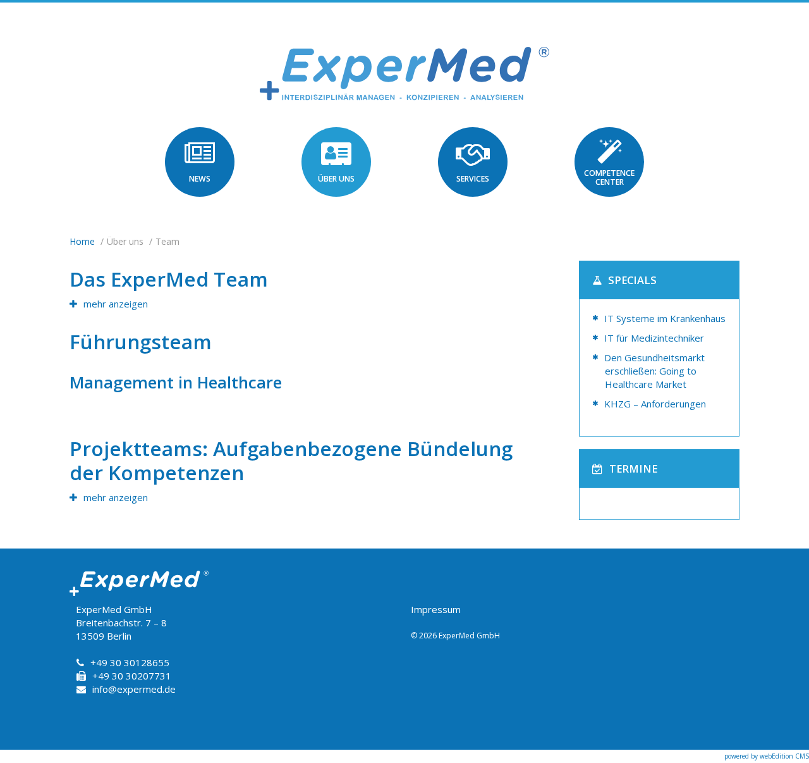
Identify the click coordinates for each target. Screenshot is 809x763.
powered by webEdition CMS (766, 756)
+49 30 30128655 (129, 662)
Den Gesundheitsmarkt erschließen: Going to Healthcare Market (654, 370)
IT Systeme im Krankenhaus (665, 318)
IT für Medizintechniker (654, 338)
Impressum (436, 609)
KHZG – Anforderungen (655, 403)
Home (82, 241)
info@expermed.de (134, 689)
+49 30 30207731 (131, 675)
